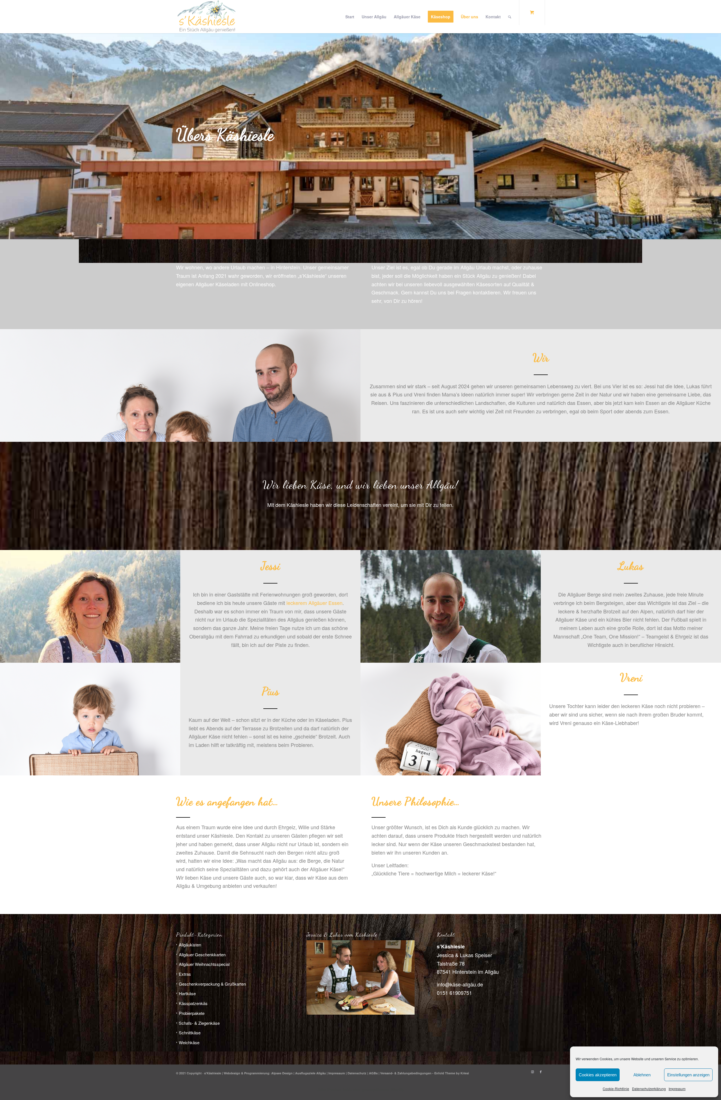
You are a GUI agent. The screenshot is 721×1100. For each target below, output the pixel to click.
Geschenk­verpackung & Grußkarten (212, 984)
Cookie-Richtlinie (616, 1088)
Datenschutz (357, 1073)
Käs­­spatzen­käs (193, 1003)
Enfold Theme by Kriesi (451, 1073)
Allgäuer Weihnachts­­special (204, 964)
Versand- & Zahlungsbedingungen (405, 1073)
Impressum (677, 1088)
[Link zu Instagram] (532, 1072)
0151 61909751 (454, 992)
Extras (185, 974)
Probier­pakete (191, 1013)
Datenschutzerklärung (649, 1088)
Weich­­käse (189, 1042)
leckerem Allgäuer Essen (314, 602)
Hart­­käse (187, 993)
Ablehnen (642, 1074)
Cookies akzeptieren (598, 1074)
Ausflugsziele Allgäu (310, 1073)
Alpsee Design (282, 1073)
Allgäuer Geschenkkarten (202, 954)
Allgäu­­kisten (190, 945)
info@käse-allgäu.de (460, 984)
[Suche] (509, 16)
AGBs (373, 1073)
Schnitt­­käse (190, 1032)
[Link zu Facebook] (541, 1072)
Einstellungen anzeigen (688, 1074)
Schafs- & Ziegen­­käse (199, 1023)
